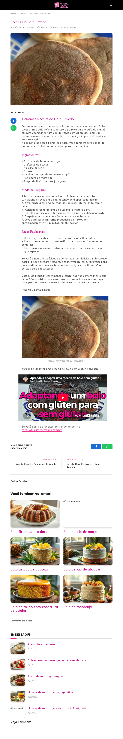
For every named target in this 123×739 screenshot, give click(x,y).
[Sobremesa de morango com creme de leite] (17, 664)
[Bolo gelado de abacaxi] (35, 551)
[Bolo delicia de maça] (87, 513)
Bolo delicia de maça (80, 532)
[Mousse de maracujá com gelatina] (17, 696)
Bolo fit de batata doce (29, 532)
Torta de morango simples (45, 676)
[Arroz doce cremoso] (17, 648)
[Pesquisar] (110, 5)
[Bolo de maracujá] (87, 589)
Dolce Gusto (18, 481)
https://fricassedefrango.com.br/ (42, 429)
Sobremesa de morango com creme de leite (57, 660)
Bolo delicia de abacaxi (81, 569)
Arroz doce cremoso (41, 644)
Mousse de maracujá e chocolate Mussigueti (57, 708)
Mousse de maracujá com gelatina (50, 692)
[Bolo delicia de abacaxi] (87, 551)
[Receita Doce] (61, 5)
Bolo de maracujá (77, 607)
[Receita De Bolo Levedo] (61, 104)
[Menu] (12, 5)
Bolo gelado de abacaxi (29, 569)
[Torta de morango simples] (17, 680)
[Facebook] (13, 121)
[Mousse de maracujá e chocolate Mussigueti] (17, 712)
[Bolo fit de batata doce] (35, 513)
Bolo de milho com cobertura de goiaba (34, 608)
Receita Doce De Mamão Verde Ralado (36, 464)
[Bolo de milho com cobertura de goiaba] (35, 589)
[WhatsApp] (13, 128)
